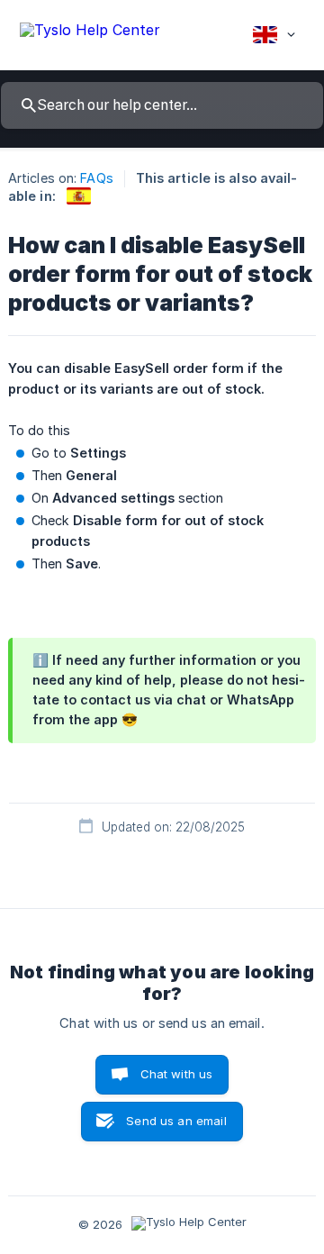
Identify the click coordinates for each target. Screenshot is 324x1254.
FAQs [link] (96, 178)
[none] (90, 33)
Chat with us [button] (176, 1074)
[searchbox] (162, 105)
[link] (79, 195)
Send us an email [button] (176, 1120)
